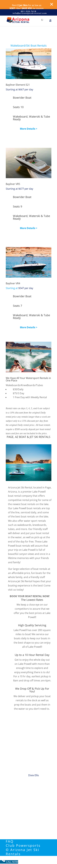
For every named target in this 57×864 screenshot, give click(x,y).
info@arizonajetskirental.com (26, 816)
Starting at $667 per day (19, 89)
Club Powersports (23, 845)
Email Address (14, 790)
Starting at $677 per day (19, 188)
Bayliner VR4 (13, 283)
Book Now (28, 139)
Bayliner (13, 184)
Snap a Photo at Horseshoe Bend (25, 716)
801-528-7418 (19, 825)
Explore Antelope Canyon (20, 749)
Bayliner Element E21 (18, 84)
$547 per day (19, 288)
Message (11, 801)
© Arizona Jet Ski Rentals (22, 851)
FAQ (10, 841)
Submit (14, 807)
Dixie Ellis (33, 775)
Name (9, 783)
